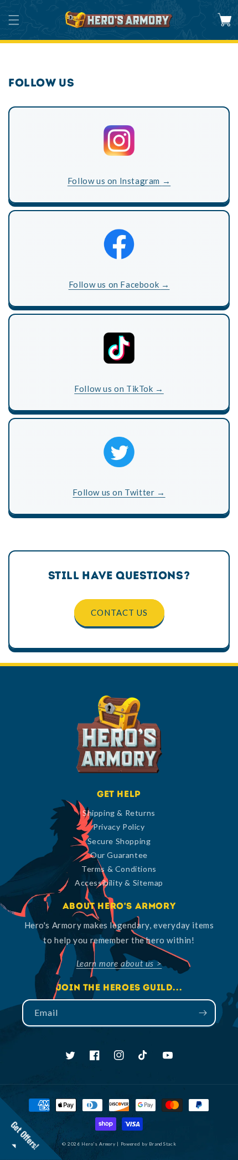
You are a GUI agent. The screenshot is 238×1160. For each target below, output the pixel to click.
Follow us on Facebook (119, 284)
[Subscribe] (202, 1012)
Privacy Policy (118, 826)
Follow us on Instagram (119, 181)
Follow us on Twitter (119, 492)
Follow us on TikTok (119, 389)
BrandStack (162, 1144)
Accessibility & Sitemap (119, 882)
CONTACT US (119, 612)
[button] (14, 20)
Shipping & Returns (119, 812)
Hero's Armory (98, 1144)
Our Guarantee (119, 855)
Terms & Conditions (119, 868)
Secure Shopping (119, 841)
